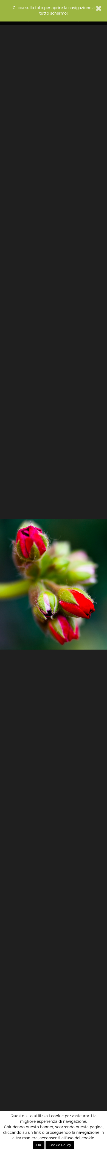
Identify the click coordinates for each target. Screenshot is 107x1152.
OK (38, 1145)
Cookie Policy (60, 1145)
